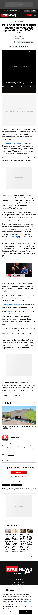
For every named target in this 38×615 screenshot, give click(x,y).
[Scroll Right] (34, 402)
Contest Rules (19, 582)
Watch (27, 10)
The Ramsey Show (12, 10)
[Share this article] (10, 42)
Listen (33, 10)
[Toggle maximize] (34, 52)
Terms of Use (27, 601)
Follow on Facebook (19, 584)
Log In (29, 15)
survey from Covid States (12, 305)
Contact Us (19, 580)
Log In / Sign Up (19, 472)
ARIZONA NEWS (19, 21)
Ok (36, 587)
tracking (15, 237)
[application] (19, 270)
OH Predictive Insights (12, 144)
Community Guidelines (23, 476)
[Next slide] (32, 67)
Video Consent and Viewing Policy (21, 604)
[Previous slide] (5, 67)
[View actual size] (29, 52)
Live (4, 10)
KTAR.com (15, 438)
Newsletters (17, 485)
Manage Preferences (11, 611)
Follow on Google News (26, 42)
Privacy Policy (7, 603)
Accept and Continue (25, 611)
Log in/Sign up (6, 488)
